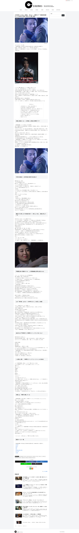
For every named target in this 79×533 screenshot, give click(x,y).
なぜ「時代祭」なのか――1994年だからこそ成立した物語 (29, 111)
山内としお (41, 456)
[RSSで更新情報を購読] (32, 468)
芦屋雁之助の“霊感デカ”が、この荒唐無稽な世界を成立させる (30, 110)
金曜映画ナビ (17, 456)
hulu (16, 448)
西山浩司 (28, 457)
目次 (30, 104)
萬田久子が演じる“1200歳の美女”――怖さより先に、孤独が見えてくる (31, 108)
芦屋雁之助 (17, 457)
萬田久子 (21, 457)
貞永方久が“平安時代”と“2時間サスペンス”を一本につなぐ (29, 112)
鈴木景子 (34, 457)
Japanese (68, 0)
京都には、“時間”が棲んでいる (25, 115)
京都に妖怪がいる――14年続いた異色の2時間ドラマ (29, 106)
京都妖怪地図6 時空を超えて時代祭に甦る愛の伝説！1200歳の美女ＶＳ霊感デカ (29, 456)
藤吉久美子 (24, 457)
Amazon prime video (19, 450)
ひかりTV (17, 451)
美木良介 (45, 456)
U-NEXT (17, 444)
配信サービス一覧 (23, 116)
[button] (36, 464)
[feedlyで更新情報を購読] (30, 468)
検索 (51, 13)
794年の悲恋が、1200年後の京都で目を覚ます (28, 107)
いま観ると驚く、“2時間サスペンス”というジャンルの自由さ (30, 114)
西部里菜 (31, 457)
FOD (16, 447)
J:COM (17, 452)
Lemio (17, 446)
